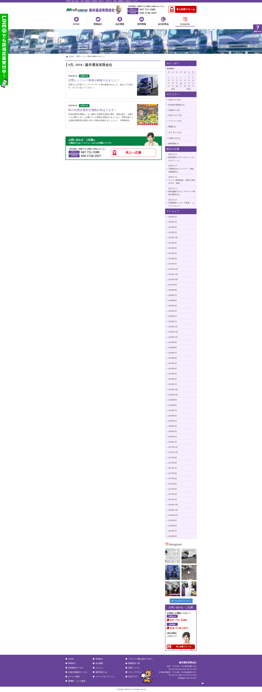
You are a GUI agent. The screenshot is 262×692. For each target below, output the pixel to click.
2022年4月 (172, 259)
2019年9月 (172, 342)
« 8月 (173, 89)
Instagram (185, 24)
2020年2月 (172, 316)
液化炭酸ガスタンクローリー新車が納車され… (181, 191)
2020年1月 (172, 321)
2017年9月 (172, 458)
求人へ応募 (133, 152)
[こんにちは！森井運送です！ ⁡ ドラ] (188, 572)
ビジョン (99, 668)
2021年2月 (172, 285)
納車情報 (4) (173, 144)
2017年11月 (173, 452)
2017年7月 (172, 468)
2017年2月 (172, 494)
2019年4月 (172, 369)
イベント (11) (174, 121)
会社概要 (99, 663)
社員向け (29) (174, 110)
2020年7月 (172, 295)
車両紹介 (99, 659)
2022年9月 (172, 243)
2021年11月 (173, 274)
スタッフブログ (135, 672)
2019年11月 (173, 332)
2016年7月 (172, 531)
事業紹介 (98, 24)
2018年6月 (172, 416)
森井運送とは (101, 672)
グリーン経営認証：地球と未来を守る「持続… (181, 180)
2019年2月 (172, 379)
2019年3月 (172, 374)
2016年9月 (172, 520)
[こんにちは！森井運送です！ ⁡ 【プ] (188, 588)
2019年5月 (172, 363)
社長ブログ (133, 676)
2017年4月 (172, 484)
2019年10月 (173, 337)
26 (177, 86)
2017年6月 (172, 473)
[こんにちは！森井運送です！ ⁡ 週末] (172, 588)
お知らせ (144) (174, 100)
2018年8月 (172, 405)
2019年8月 (172, 348)
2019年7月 (172, 353)
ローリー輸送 (74, 676)
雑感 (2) (172, 126)
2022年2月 (172, 264)
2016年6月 (172, 536)
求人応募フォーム (183, 647)
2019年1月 (172, 384)
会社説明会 (163, 24)
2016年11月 (173, 510)
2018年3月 (172, 431)
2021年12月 (173, 269)
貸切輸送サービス (76, 668)
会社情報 (119, 24)
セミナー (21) (174, 132)
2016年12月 (173, 505)
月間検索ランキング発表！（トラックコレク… (181, 203)
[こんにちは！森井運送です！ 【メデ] (172, 572)
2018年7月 (172, 410)
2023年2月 (172, 232)
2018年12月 (173, 390)
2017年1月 (172, 500)
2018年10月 (173, 395)
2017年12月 (173, 447)
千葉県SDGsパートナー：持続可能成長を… (181, 169)
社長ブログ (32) (175, 115)
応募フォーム (134, 668)
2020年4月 (172, 306)
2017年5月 (172, 479)
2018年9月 (172, 400)
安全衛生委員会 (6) (176, 105)
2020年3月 (172, 311)
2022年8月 (172, 248)
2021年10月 (173, 279)
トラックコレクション (105, 676)
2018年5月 (172, 421)
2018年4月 (172, 426)
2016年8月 (172, 526)
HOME (76, 24)
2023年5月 (172, 227)
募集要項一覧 (134, 663)
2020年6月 (172, 300)
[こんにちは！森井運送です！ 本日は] (188, 555)
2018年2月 (172, 437)
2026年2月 (172, 217)
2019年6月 (172, 358)
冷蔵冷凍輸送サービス (77, 672)
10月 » (189, 89)
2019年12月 (173, 327)
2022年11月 (173, 238)
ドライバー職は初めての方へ (140, 659)
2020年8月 (172, 290)
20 (181, 83)
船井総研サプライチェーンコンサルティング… (181, 157)
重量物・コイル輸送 (76, 681)
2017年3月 (172, 489)
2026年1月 (172, 222)
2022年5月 (172, 253)
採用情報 (141, 24)
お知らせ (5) (174, 138)
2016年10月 (173, 515)
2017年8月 (172, 463)
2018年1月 (172, 442)
